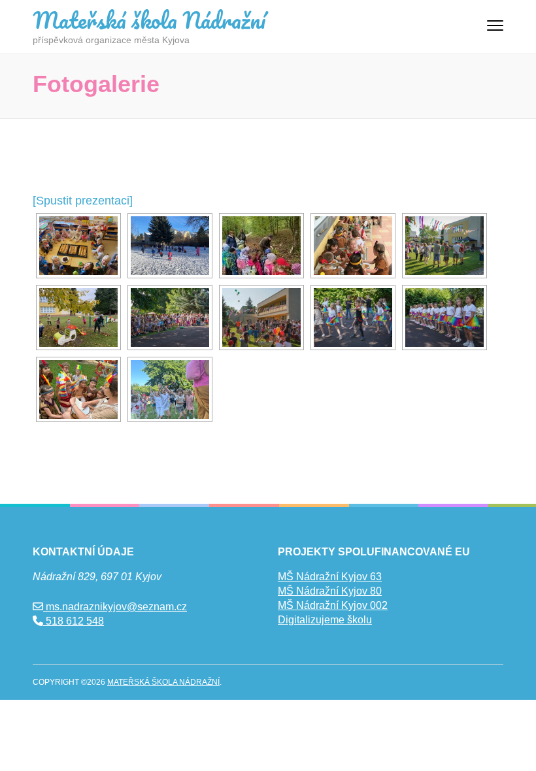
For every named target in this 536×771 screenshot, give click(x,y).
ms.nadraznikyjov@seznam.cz (115, 606)
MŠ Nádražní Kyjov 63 (330, 576)
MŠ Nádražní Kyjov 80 (330, 591)
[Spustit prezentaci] (83, 200)
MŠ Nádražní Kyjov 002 (333, 605)
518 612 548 (73, 621)
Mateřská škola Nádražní (149, 19)
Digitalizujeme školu (325, 619)
